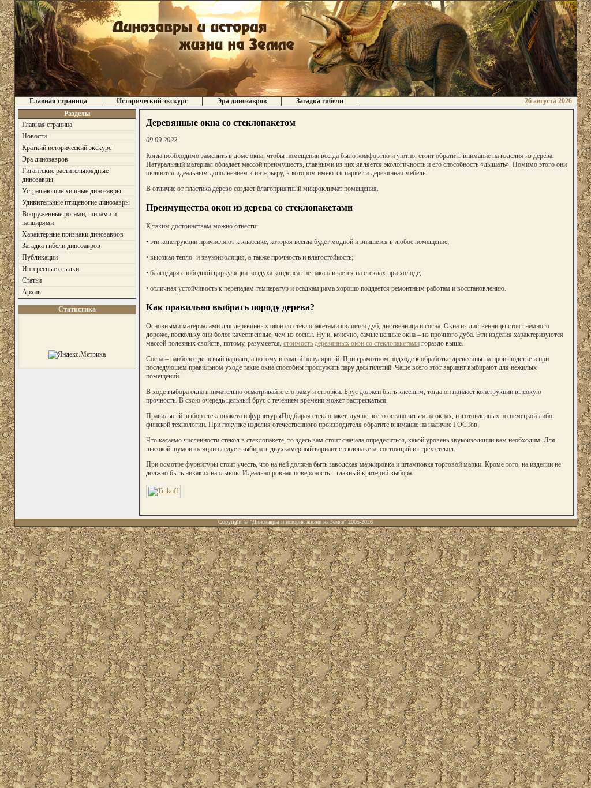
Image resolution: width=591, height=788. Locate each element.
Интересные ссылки (50, 269)
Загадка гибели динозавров (61, 246)
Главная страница (58, 101)
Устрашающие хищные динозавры (71, 191)
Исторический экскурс (152, 101)
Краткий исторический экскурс (66, 148)
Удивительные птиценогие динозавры (76, 202)
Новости (34, 136)
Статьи (32, 280)
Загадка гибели (319, 101)
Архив (31, 292)
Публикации (40, 257)
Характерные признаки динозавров (73, 234)
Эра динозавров (242, 101)
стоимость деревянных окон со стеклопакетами (351, 343)
